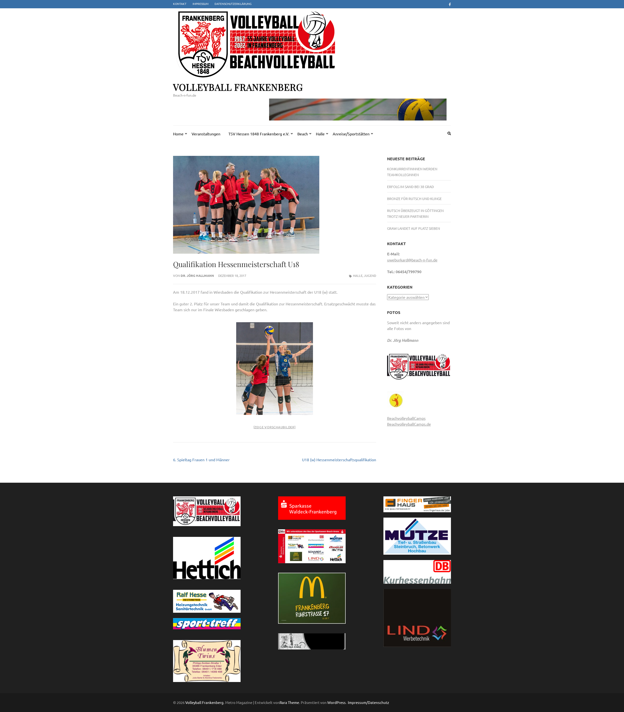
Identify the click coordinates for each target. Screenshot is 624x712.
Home (178, 133)
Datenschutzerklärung (233, 4)
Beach (302, 133)
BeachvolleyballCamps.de (409, 423)
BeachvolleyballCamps (406, 418)
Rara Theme (289, 702)
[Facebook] (450, 4)
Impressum (200, 4)
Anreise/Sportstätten (351, 133)
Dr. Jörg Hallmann (197, 275)
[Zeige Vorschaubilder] (275, 427)
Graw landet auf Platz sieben (413, 228)
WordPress (336, 702)
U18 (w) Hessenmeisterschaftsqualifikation (339, 459)
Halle (320, 133)
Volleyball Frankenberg (238, 87)
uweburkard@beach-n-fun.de (412, 259)
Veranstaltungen (206, 133)
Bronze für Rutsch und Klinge (414, 198)
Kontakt (179, 4)
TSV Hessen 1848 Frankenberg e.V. (258, 133)
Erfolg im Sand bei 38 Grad (410, 186)
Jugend (370, 275)
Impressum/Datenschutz (368, 702)
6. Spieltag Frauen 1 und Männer (201, 459)
